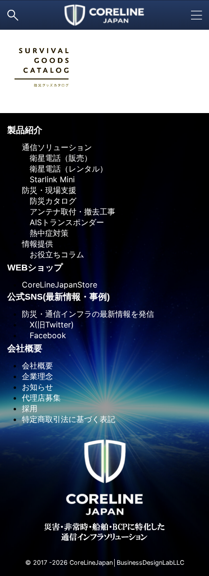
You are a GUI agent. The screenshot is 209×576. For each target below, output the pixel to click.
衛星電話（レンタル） (64, 168)
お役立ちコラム (53, 254)
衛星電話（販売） (57, 158)
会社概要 (37, 365)
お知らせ (37, 387)
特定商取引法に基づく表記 (68, 419)
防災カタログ (49, 201)
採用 (29, 408)
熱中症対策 (45, 233)
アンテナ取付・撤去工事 (68, 211)
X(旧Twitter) (48, 324)
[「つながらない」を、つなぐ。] (105, 15)
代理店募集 (41, 398)
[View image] (104, 66)
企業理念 (37, 376)
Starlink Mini (48, 179)
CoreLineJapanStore (59, 284)
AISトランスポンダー (63, 222)
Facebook (44, 335)
